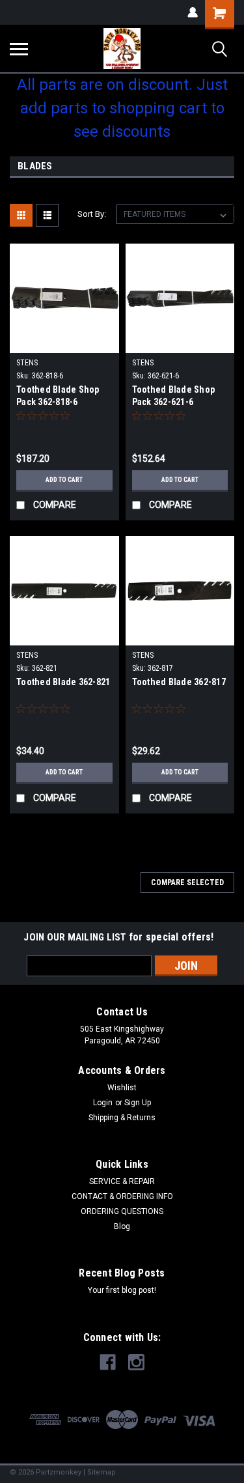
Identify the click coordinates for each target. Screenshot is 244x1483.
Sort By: (91, 214)
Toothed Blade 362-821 (63, 682)
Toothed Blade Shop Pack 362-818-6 (58, 395)
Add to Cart (64, 479)
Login (103, 1102)
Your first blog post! (122, 1290)
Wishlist (122, 1087)
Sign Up (137, 1102)
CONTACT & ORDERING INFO (122, 1196)
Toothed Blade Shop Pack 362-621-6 (173, 395)
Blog (122, 1226)
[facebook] (108, 1362)
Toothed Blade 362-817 (179, 682)
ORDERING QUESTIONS (122, 1211)
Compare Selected (187, 882)
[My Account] (192, 12)
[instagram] (136, 1362)
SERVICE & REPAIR (122, 1181)
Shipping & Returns (122, 1117)
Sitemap (101, 1472)
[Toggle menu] (19, 49)
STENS (27, 362)
